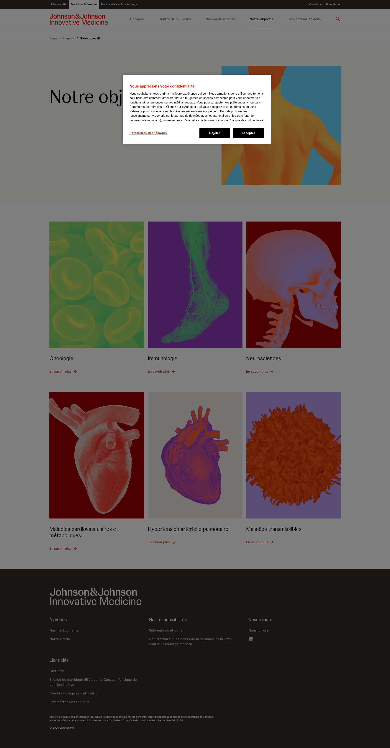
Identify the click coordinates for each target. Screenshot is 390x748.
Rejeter (214, 133)
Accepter (248, 133)
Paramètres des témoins (148, 133)
